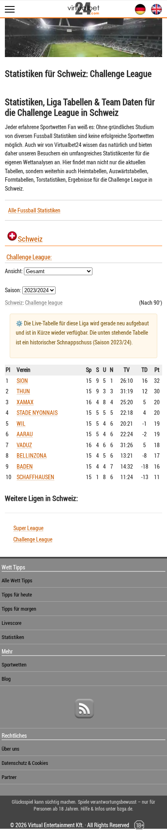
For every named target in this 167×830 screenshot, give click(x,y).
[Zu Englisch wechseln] (155, 13)
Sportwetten (14, 664)
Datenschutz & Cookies (25, 762)
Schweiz (30, 239)
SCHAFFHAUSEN (35, 477)
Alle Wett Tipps (17, 580)
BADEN (25, 466)
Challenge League (32, 539)
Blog (6, 678)
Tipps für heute (17, 594)
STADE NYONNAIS (37, 412)
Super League (28, 528)
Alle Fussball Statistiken (34, 210)
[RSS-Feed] (84, 721)
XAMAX (25, 402)
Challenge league (43, 302)
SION (22, 380)
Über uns (10, 748)
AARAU (25, 434)
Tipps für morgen (19, 608)
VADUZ (24, 445)
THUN (23, 391)
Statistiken (13, 637)
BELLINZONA (32, 455)
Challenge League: (29, 257)
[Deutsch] (139, 13)
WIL (21, 423)
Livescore (11, 622)
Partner (9, 777)
